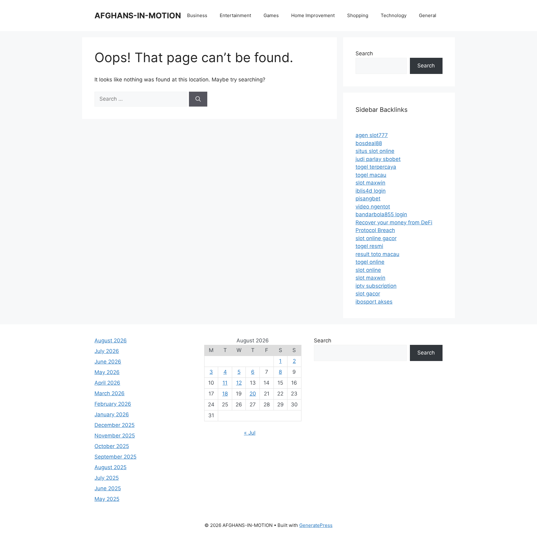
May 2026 (107, 372)
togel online (370, 262)
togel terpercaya (376, 167)
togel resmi (369, 246)
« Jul (249, 433)
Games (271, 15)
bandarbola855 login (381, 214)
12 (239, 383)
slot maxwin (370, 183)
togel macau (371, 175)
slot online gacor (376, 238)
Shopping (357, 15)
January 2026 (111, 414)
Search (364, 53)
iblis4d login (371, 191)
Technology (393, 15)
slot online (368, 270)
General (427, 15)
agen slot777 (372, 135)
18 (225, 394)
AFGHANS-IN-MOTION (137, 15)
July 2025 (106, 478)
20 (253, 394)
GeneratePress (316, 525)
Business (197, 15)
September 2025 (115, 457)
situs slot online (375, 151)
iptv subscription (376, 286)
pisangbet (368, 198)
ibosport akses (374, 302)
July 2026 (106, 351)
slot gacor (368, 293)
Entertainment (235, 15)
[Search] (198, 99)
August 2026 (110, 340)
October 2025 (111, 446)
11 (225, 383)
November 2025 (114, 435)
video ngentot (373, 206)
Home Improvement (313, 15)
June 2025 (107, 488)
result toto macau (377, 254)
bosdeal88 (369, 143)
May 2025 (106, 499)
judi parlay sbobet (378, 159)
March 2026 (109, 393)
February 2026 (112, 404)
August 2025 (110, 467)
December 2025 (114, 425)
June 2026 (107, 362)
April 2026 (107, 383)
